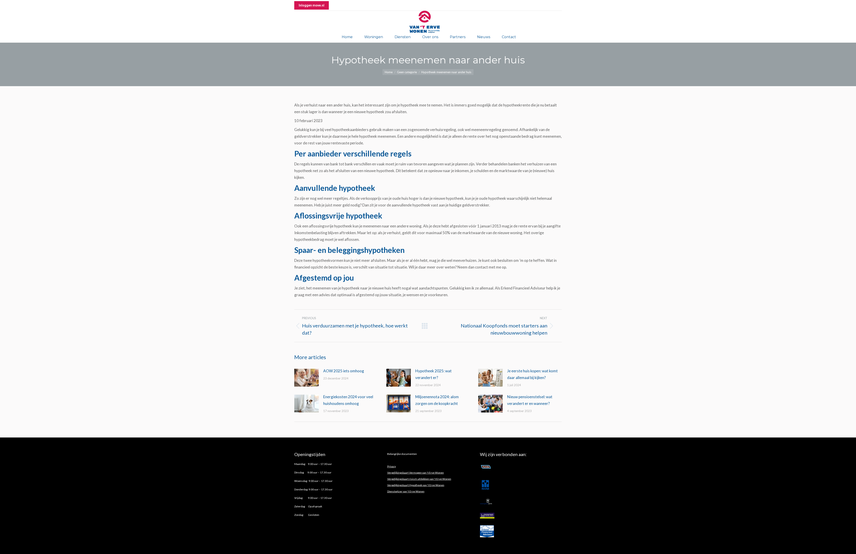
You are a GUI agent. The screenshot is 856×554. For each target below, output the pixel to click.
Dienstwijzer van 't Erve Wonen (405, 491)
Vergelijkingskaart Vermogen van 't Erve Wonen (415, 472)
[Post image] (306, 378)
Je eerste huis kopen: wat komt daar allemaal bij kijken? (532, 374)
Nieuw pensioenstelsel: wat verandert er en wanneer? (529, 400)
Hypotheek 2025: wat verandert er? (433, 374)
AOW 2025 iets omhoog (344, 371)
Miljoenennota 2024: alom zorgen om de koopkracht (437, 400)
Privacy (391, 466)
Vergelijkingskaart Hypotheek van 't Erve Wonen (415, 485)
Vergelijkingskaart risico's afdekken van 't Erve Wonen (419, 479)
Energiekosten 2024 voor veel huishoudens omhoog (348, 400)
